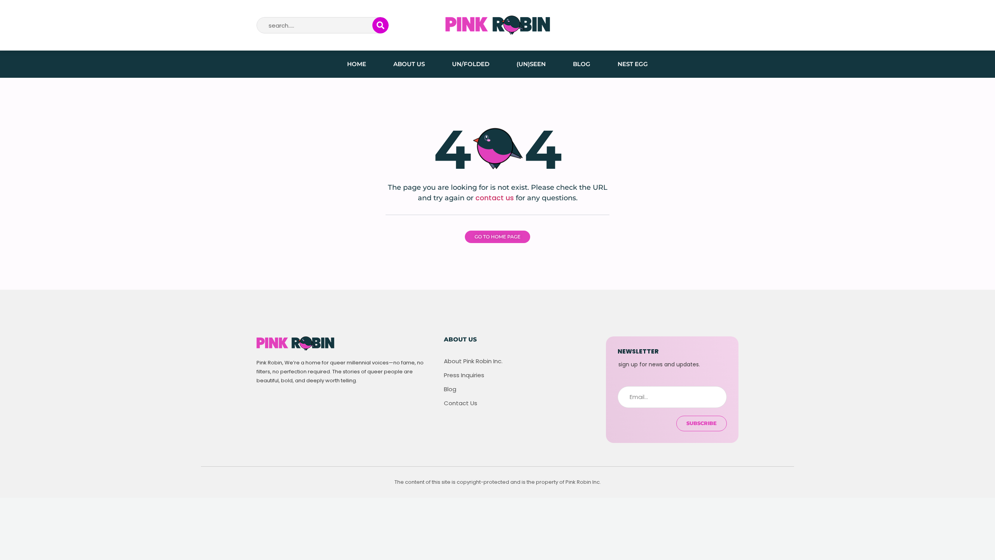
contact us (494, 198)
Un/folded (470, 64)
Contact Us (460, 403)
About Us (409, 64)
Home (356, 64)
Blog (581, 64)
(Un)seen (531, 64)
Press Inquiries (464, 375)
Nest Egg (633, 64)
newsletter (638, 351)
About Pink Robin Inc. (473, 361)
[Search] (380, 25)
